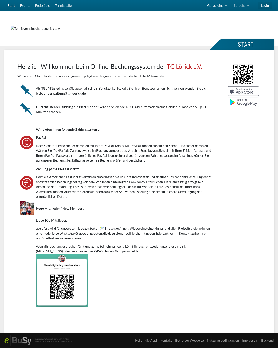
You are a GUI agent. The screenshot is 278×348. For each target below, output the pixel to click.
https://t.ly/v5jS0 (49, 251)
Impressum (250, 340)
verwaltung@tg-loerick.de (67, 93)
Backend (267, 340)
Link (183, 246)
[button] (218, 5)
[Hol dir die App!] (243, 85)
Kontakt (166, 340)
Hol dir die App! (146, 340)
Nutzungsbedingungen (223, 340)
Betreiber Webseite (189, 340)
